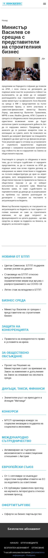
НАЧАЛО (14, 543)
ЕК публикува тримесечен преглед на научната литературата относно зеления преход (24, 491)
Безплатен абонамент (24, 529)
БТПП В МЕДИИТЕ (29, 543)
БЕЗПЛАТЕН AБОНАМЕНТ (16, 548)
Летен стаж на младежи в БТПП (22, 289)
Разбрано (30, 555)
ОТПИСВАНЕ (38, 548)
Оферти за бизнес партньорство (23, 514)
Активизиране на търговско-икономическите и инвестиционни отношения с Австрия (23, 452)
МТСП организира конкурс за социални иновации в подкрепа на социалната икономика (23, 423)
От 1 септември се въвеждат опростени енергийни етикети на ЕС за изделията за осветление (24, 478)
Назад (5, 20)
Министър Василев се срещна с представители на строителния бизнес (22, 312)
